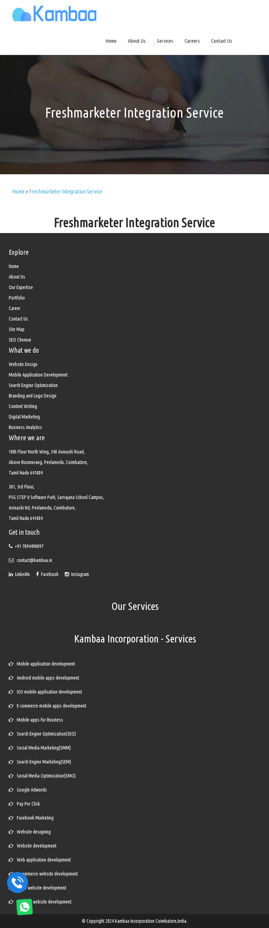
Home (111, 41)
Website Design (23, 364)
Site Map (17, 329)
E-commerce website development (46, 874)
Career (14, 308)
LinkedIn (22, 574)
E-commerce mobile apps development (50, 706)
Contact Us (221, 41)
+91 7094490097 (29, 546)
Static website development (40, 888)
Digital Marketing (24, 417)
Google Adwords (30, 790)
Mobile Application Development (38, 375)
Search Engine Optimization (33, 385)
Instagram (79, 574)
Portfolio (17, 298)
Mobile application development (44, 664)
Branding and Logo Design (32, 396)
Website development (35, 846)
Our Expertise (21, 287)
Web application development (42, 860)
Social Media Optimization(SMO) (45, 776)
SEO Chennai (20, 340)
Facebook (49, 574)
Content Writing (23, 406)
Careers (192, 41)
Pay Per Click (27, 804)
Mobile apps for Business (38, 720)
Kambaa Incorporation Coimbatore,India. (151, 921)
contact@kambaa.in (34, 560)
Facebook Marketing (34, 818)
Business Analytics (25, 427)
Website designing (32, 832)
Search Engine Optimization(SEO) (45, 734)
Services (165, 41)
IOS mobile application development (48, 692)
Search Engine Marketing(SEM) (42, 762)
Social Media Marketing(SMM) (42, 748)
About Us (137, 41)
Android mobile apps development (46, 678)
